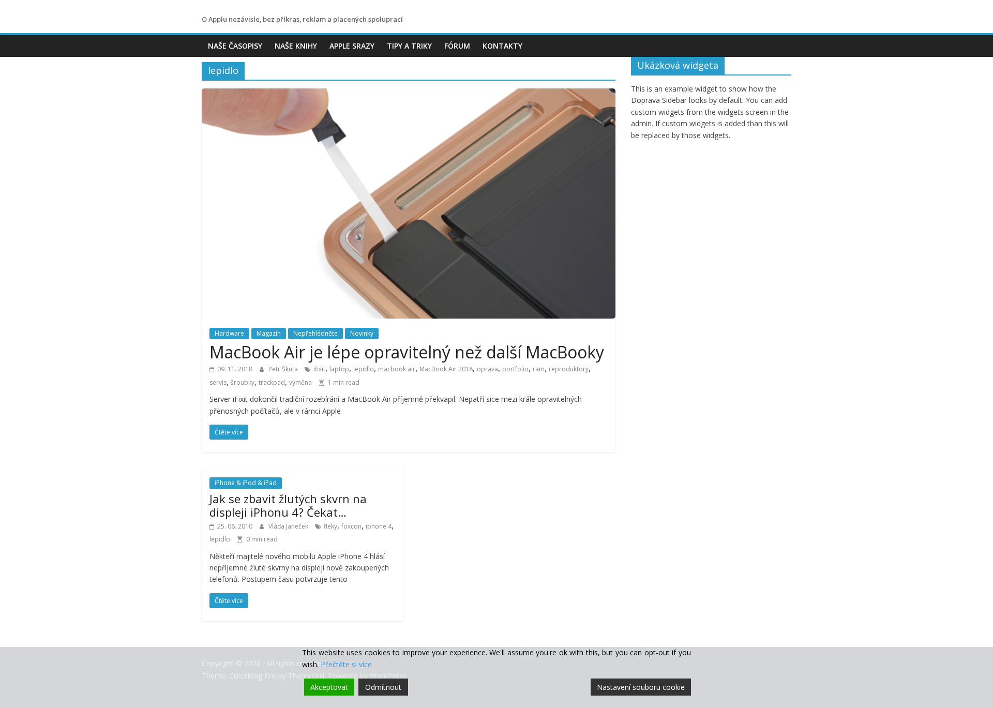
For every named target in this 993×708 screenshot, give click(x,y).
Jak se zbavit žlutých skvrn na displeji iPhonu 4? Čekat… (288, 505)
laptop (339, 369)
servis (218, 382)
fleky (330, 526)
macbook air (396, 369)
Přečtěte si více (346, 664)
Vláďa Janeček (289, 526)
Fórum (457, 46)
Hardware (229, 333)
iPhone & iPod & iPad (246, 482)
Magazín (269, 333)
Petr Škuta (283, 369)
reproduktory (569, 369)
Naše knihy (296, 46)
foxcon (351, 526)
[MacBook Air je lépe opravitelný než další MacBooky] (408, 94)
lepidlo (363, 369)
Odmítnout (383, 687)
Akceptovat (329, 687)
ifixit (319, 369)
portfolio (515, 369)
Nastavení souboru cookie (641, 687)
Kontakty (502, 46)
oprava (487, 369)
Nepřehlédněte (315, 333)
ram (539, 369)
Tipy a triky (409, 46)
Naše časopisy (235, 46)
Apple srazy (351, 46)
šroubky (242, 382)
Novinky (361, 333)
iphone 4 (379, 526)
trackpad (272, 382)
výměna (300, 382)
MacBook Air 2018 (446, 369)
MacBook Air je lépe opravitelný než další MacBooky (406, 352)
